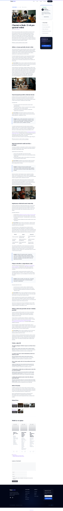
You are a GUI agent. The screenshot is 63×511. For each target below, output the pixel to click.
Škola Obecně (14, 454)
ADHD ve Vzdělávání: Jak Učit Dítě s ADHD (18, 455)
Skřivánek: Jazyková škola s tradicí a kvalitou (18, 456)
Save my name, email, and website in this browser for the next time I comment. (23, 478)
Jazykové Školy (27, 493)
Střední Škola (27, 499)
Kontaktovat (49, 1)
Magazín (41, 1)
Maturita (26, 494)
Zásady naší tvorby (46, 16)
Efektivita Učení (27, 491)
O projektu (44, 1)
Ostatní (26, 496)
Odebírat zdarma (48, 498)
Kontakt (35, 494)
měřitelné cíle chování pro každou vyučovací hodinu (27, 214)
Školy (34, 1)
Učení (37, 1)
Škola (12, 1)
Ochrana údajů (36, 496)
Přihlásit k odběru (46, 45)
